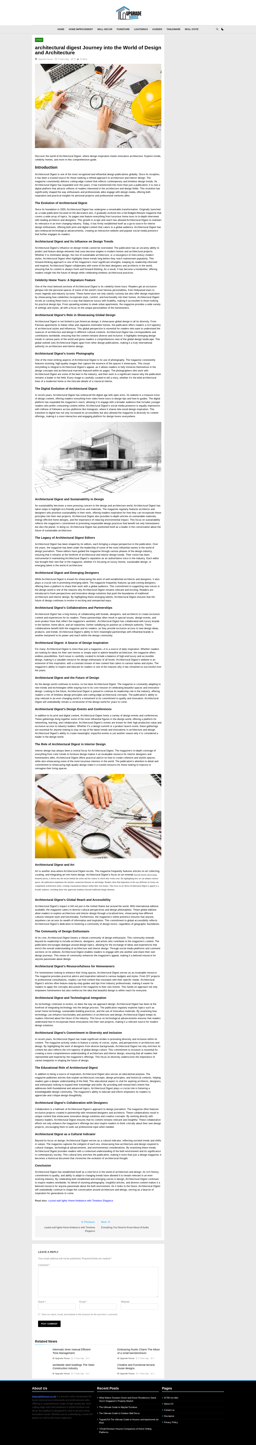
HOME (60, 29)
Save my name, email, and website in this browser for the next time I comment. (79, 1314)
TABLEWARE (173, 29)
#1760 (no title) (171, 1397)
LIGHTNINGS (141, 29)
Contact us (169, 1410)
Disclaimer (169, 1416)
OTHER (39, 40)
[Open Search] (217, 29)
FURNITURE (123, 29)
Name (42, 1302)
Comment (44, 1265)
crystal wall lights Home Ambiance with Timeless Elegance (80, 1200)
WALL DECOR (104, 29)
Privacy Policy (171, 1422)
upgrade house (45, 59)
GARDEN (157, 29)
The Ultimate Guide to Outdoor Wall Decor (119, 1413)
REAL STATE (192, 29)
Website (125, 1302)
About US (168, 1404)
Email (83, 1302)
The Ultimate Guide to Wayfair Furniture (118, 1407)
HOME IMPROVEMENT (81, 29)
